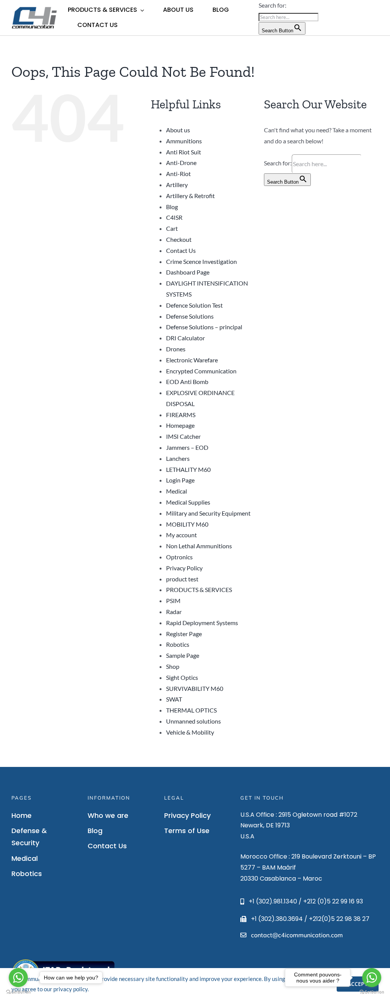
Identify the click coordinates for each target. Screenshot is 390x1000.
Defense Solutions (190, 316)
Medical (176, 491)
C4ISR (174, 217)
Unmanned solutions (193, 721)
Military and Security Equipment (208, 513)
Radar (174, 611)
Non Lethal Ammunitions (199, 545)
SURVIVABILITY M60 (194, 688)
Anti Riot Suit (183, 152)
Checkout (179, 239)
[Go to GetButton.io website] (372, 992)
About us (178, 129)
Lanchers (178, 458)
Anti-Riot (178, 173)
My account (181, 534)
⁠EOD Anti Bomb (187, 381)
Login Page (180, 480)
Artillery (177, 184)
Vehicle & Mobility (190, 732)
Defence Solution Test (194, 305)
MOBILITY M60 (187, 524)
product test (182, 579)
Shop (172, 666)
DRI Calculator (185, 337)
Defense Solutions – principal (204, 326)
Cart (172, 228)
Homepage (180, 425)
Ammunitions (184, 140)
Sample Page (182, 655)
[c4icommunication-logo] (34, 8)
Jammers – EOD (187, 447)
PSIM (173, 600)
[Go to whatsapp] (371, 977)
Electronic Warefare (192, 359)
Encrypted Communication (201, 371)
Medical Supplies (188, 502)
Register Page (184, 633)
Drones (175, 348)
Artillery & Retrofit (190, 195)
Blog (172, 206)
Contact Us (181, 250)
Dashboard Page (187, 272)
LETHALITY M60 (188, 469)
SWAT (174, 699)
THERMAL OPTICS (191, 710)
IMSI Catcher (183, 436)
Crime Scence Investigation (201, 261)
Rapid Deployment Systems (202, 622)
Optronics (179, 556)
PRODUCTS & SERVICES (199, 589)
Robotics (177, 644)
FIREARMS (180, 414)
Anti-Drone (181, 162)
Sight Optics (182, 677)
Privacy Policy (184, 567)
